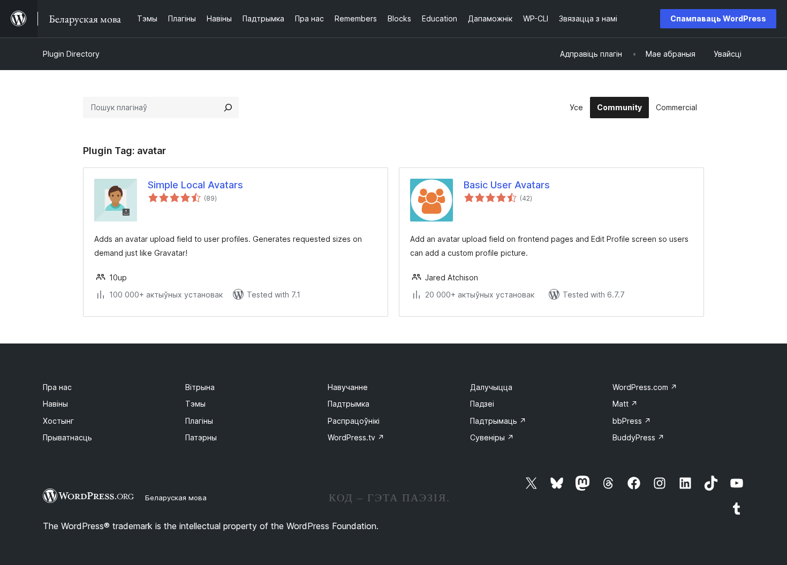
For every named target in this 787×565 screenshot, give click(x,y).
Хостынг (58, 420)
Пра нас (57, 387)
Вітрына (200, 387)
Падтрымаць (498, 420)
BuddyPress (638, 437)
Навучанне (348, 387)
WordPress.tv (356, 437)
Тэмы (195, 403)
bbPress (631, 420)
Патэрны (201, 437)
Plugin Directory (71, 53)
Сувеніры (492, 437)
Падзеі (482, 403)
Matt (625, 403)
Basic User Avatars (507, 184)
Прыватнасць (67, 437)
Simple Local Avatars (195, 184)
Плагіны (199, 420)
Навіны (55, 403)
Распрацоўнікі (354, 420)
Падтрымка (348, 403)
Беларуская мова (176, 497)
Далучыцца (491, 387)
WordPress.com (644, 387)
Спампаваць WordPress (718, 18)
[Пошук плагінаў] (228, 107)
